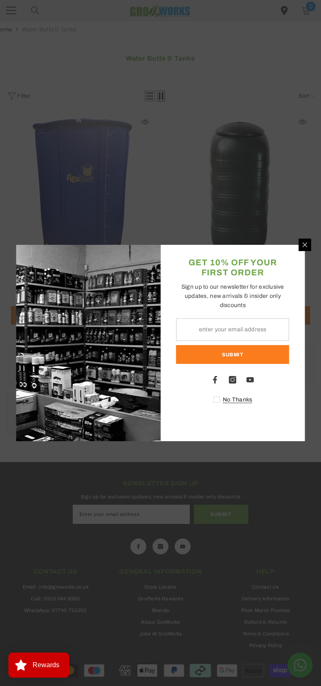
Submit (233, 355)
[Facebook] (215, 380)
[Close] (305, 245)
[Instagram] (233, 380)
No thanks (237, 399)
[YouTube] (250, 380)
